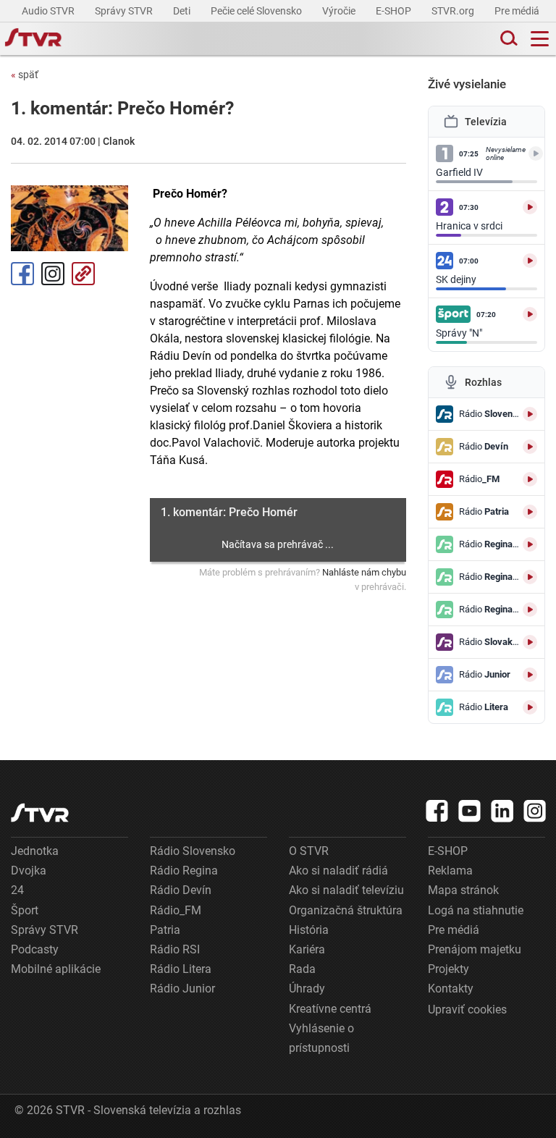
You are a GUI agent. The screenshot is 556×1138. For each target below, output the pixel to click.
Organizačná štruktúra (346, 910)
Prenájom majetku (474, 949)
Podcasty (35, 949)
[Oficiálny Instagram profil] (535, 810)
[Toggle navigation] (539, 38)
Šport (24, 910)
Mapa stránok (463, 890)
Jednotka (35, 851)
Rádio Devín (180, 890)
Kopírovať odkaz (83, 273)
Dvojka (28, 870)
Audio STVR (49, 11)
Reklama (450, 870)
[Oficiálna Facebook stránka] (437, 810)
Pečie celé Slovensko (257, 11)
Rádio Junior (182, 988)
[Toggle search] (507, 38)
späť (24, 74)
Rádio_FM (175, 910)
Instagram (52, 273)
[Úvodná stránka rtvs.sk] (33, 39)
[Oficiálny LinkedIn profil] (502, 810)
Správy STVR (125, 11)
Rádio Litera (180, 969)
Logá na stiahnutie (475, 910)
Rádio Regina (184, 870)
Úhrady (307, 988)
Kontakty (450, 988)
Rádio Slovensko (192, 851)
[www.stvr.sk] (40, 812)
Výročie (340, 11)
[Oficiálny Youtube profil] (469, 810)
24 (17, 890)
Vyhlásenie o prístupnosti (321, 1038)
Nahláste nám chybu (364, 572)
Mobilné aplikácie (56, 969)
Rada (302, 969)
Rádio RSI (175, 949)
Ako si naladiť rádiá (338, 870)
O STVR (309, 851)
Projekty (448, 969)
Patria (165, 930)
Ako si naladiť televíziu (346, 890)
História (309, 930)
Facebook (22, 273)
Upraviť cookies (467, 1009)
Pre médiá (518, 11)
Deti (183, 11)
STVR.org (453, 11)
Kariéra (307, 949)
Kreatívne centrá (330, 1009)
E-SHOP (394, 11)
